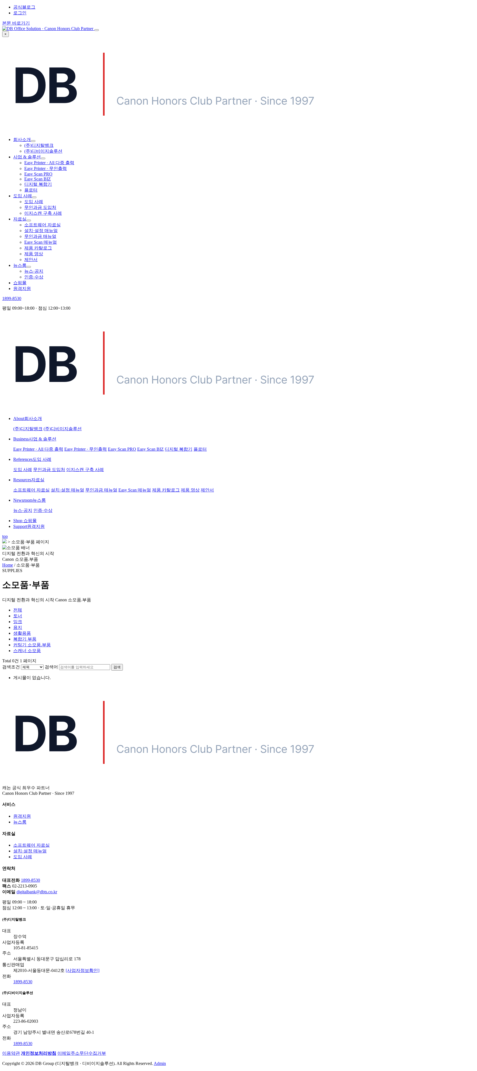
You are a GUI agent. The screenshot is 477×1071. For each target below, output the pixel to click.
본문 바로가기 (16, 23)
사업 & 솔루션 (27, 157)
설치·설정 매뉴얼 (41, 230)
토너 (17, 615)
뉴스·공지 (33, 271)
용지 (17, 627)
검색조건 (11, 667)
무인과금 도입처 (40, 207)
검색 (117, 667)
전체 (17, 610)
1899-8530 (11, 298)
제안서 (31, 259)
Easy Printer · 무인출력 (45, 168)
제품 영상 (33, 253)
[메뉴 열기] (96, 30)
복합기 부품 (24, 639)
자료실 (19, 219)
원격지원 (22, 288)
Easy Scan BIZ (37, 179)
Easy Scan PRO (38, 174)
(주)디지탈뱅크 (39, 145)
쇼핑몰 (19, 282)
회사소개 (22, 139)
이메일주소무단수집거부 (81, 1053)
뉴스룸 (19, 265)
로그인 (19, 12)
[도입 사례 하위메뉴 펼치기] (34, 197)
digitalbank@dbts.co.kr (37, 891)
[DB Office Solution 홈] (48, 28)
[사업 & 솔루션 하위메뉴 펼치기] (43, 158)
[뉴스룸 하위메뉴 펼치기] (28, 267)
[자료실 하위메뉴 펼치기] (28, 220)
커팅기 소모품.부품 (32, 644)
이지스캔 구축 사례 (43, 213)
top (5, 536)
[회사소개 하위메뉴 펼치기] (33, 141)
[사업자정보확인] (82, 970)
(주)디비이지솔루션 (43, 151)
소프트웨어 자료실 (42, 224)
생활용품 (22, 633)
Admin (160, 1063)
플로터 (31, 190)
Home (7, 565)
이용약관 (11, 1053)
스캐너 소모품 (27, 650)
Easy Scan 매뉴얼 (40, 242)
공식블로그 (24, 7)
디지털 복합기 (38, 184)
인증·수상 (33, 277)
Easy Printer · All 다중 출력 (49, 162)
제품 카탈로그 (38, 248)
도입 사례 (22, 195)
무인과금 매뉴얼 (40, 236)
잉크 (17, 621)
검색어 (51, 667)
